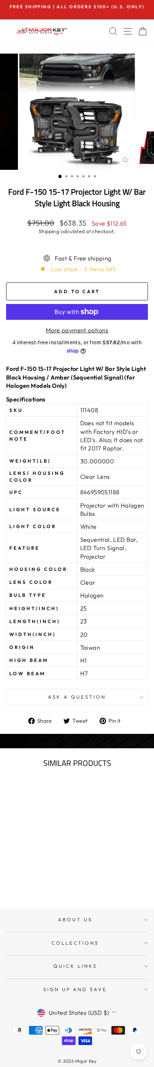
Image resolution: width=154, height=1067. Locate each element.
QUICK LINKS (75, 966)
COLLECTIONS (75, 943)
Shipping (49, 231)
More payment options (77, 330)
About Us (75, 919)
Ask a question (77, 697)
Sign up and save (75, 989)
